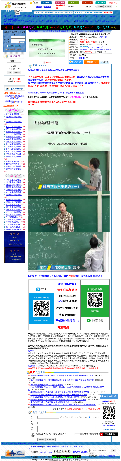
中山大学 (78, 21)
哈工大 (30, 21)
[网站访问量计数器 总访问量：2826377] (66, 457)
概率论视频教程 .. (13, 161)
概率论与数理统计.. (14, 166)
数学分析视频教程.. (14, 137)
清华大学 (43, 16)
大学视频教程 (36, 446)
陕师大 (86, 21)
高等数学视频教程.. (14, 139)
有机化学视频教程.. (14, 127)
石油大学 (45, 21)
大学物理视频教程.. (14, 117)
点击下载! (103, 37)
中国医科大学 (12, 19)
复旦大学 (59, 16)
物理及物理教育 (96, 31)
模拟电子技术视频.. (14, 182)
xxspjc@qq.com (46, 452)
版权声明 (64, 446)
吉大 (108, 21)
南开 (78, 16)
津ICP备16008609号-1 (108, 456)
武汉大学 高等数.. (13, 114)
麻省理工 (18, 16)
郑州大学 (53, 21)
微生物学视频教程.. (14, 144)
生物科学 (19, 102)
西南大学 (101, 21)
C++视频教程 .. (12, 217)
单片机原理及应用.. (14, 227)
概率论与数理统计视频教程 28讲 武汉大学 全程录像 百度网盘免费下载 (59, 392)
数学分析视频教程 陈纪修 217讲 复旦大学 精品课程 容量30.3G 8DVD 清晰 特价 (63, 405)
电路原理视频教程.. (14, 215)
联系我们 (56, 446)
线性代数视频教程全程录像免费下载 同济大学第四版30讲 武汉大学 (58, 400)
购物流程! (80, 93)
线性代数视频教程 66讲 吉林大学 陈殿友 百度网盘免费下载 (55, 397)
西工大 (23, 21)
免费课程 (37, 444)
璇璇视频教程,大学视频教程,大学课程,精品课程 (48, 31)
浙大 (66, 16)
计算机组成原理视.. (14, 180)
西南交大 (70, 21)
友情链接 (5, 444)
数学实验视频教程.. (14, 132)
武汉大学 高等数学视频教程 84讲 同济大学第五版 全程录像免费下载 (58, 395)
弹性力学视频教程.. (14, 207)
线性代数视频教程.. (14, 134)
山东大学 (37, 21)
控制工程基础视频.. (14, 229)
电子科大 (8, 21)
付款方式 (73, 446)
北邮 (104, 16)
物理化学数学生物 (79, 31)
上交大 (90, 16)
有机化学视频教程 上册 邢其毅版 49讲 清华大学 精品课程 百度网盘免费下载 (62, 380)
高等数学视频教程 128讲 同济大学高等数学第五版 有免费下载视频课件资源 (61, 376)
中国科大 (34, 16)
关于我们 (47, 446)
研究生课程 (8, 16)
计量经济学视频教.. (14, 225)
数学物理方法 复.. (13, 164)
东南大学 (93, 21)
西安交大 (97, 16)
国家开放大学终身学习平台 (21, 444)
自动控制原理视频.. (14, 190)
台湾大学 (26, 16)
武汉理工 (16, 21)
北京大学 (10, 24)
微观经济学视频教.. (14, 185)
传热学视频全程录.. (14, 154)
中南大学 (62, 21)
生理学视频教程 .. (13, 222)
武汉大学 (72, 16)
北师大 (83, 16)
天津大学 (51, 16)
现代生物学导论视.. (14, 129)
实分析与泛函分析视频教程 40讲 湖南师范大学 (49, 402)
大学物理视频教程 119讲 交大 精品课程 (46, 385)
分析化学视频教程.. (14, 149)
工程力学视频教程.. (14, 220)
